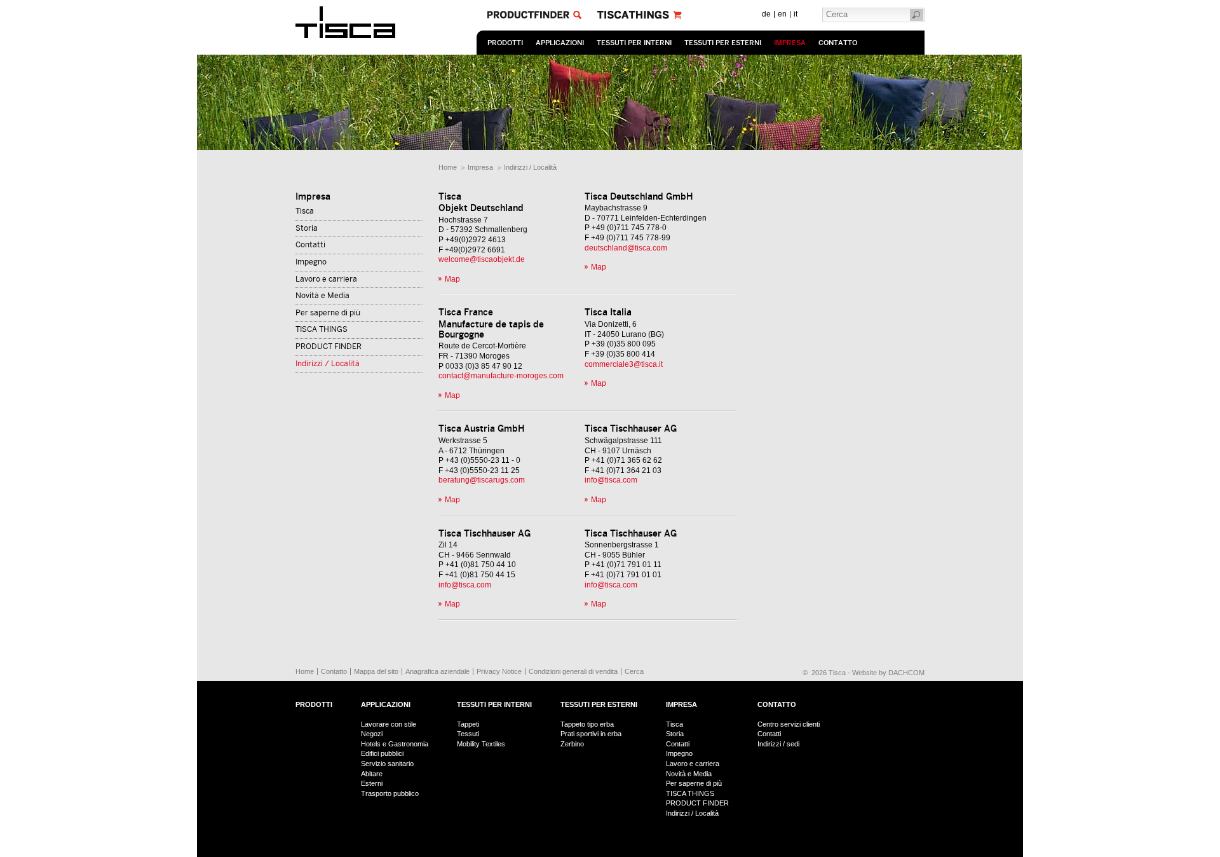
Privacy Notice (499, 671)
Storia (306, 228)
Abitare (372, 774)
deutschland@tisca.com (626, 247)
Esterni (372, 783)
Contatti (310, 244)
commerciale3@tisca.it (624, 364)
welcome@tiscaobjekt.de (481, 259)
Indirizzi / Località (530, 167)
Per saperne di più (327, 312)
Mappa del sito (376, 671)
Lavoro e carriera (326, 279)
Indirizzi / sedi (778, 744)
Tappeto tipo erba (587, 724)
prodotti (505, 43)
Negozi (372, 733)
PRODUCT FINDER (328, 346)
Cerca (634, 671)
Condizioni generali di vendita (573, 671)
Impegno (311, 261)
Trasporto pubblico (390, 793)
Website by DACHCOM (888, 672)
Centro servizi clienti (788, 724)
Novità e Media (322, 295)
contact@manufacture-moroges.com (501, 375)
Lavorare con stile (388, 724)
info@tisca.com (611, 480)
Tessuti (468, 733)
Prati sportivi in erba (590, 733)
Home (447, 167)
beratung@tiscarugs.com (481, 480)
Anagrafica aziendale (437, 671)
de (766, 14)
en (782, 14)
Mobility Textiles (481, 744)
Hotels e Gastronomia (394, 744)
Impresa (790, 43)
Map (452, 279)
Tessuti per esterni (722, 43)
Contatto (837, 43)
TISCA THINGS (321, 329)
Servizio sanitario (387, 763)
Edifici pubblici (382, 753)
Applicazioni (560, 43)
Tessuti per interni (634, 43)
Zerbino (572, 744)
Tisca (304, 211)
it (795, 14)
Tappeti (468, 724)
